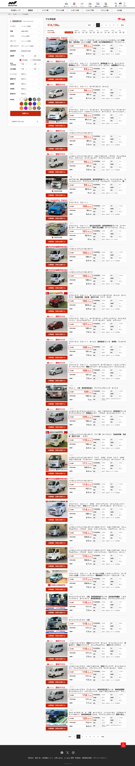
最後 (122, 25)
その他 (119, 10)
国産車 (30, 10)
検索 (116, 6)
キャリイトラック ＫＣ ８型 (79, 620)
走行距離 (13, 69)
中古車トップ (15, 10)
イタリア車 (90, 10)
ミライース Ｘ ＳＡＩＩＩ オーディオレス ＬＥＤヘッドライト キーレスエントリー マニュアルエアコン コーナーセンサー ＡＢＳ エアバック (97, 319)
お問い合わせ (58, 758)
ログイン (120, 6)
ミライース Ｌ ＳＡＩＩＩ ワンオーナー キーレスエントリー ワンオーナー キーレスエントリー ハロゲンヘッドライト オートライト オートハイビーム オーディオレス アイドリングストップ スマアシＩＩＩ (98, 111)
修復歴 (12, 84)
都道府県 (13, 51)
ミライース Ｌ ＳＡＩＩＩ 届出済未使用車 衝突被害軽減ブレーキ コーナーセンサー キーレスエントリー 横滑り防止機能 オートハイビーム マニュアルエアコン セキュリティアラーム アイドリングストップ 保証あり (97, 227)
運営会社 (31, 758)
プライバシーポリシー (100, 758)
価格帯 (12, 56)
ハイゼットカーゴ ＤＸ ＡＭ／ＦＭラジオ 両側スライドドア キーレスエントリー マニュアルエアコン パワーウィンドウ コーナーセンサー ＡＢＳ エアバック (97, 667)
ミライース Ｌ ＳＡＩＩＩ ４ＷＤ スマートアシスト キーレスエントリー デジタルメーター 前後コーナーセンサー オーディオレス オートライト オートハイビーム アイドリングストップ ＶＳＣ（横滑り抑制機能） (97, 505)
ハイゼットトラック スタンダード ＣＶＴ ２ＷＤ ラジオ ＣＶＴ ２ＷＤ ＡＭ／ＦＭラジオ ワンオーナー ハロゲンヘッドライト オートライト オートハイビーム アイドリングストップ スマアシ (97, 458)
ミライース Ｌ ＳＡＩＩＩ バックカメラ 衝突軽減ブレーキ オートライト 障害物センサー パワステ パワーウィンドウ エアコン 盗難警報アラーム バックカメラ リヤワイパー (97, 64)
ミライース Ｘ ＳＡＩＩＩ (78, 202)
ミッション (13, 74)
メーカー (13, 26)
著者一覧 (38, 758)
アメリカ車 (60, 10)
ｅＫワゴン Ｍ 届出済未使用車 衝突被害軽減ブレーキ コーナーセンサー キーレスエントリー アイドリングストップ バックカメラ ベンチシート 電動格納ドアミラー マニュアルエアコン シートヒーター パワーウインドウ (97, 180)
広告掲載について (47, 758)
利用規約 (78, 758)
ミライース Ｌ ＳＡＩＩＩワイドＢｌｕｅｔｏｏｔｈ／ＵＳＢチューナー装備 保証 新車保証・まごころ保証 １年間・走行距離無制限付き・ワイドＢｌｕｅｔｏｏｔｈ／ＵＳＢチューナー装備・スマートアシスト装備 (97, 41)
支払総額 (25, 60)
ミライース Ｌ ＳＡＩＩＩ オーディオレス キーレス (89, 86)
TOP (9, 14)
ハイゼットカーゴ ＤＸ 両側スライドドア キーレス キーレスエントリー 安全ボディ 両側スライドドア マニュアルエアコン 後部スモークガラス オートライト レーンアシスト (98, 644)
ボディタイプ (14, 46)
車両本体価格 (37, 60)
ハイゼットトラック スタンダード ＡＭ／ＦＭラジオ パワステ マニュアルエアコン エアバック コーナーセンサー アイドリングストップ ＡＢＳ (97, 157)
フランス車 (105, 10)
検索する (25, 113)
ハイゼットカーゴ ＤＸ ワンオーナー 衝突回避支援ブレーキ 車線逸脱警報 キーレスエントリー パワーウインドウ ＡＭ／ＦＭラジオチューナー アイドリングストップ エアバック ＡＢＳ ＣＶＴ (97, 690)
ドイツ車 (45, 10)
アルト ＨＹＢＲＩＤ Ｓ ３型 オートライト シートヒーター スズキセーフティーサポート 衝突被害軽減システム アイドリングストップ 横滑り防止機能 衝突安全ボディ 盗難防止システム (97, 713)
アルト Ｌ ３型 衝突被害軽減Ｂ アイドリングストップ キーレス (93, 388)
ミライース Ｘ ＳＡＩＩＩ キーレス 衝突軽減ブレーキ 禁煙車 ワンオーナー (97, 342)
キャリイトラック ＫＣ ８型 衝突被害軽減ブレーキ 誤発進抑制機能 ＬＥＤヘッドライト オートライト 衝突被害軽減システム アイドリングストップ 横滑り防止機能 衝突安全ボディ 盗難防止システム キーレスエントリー (97, 597)
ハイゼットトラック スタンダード (81, 133)
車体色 (12, 99)
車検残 (12, 89)
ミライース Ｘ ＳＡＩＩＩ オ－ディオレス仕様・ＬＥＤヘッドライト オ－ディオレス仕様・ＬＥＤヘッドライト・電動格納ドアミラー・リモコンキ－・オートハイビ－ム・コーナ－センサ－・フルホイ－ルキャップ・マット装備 (97, 574)
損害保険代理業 (87, 758)
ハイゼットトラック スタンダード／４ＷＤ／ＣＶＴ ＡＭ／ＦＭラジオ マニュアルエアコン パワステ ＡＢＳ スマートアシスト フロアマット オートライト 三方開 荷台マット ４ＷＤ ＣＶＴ (97, 528)
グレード (13, 41)
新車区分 (13, 93)
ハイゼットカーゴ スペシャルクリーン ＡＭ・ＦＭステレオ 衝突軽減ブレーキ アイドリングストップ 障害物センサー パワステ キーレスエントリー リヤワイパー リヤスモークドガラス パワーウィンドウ (98, 412)
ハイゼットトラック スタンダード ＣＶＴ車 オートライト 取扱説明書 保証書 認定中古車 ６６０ (97, 435)
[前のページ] (94, 25)
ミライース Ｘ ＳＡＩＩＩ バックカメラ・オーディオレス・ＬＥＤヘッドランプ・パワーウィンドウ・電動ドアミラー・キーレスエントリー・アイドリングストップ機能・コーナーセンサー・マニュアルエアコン (97, 366)
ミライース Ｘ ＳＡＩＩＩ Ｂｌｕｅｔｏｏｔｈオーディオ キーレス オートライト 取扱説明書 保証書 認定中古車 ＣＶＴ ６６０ (97, 296)
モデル (12, 36)
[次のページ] (118, 25)
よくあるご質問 (69, 758)
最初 (89, 25)
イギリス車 (75, 10)
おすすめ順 (68, 32)
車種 (11, 31)
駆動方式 (13, 79)
